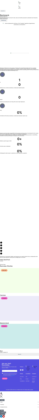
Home (21, 373)
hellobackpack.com (3, 16)
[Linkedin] (20, 370)
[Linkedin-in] (1, 416)
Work (1, 402)
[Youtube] (22, 370)
